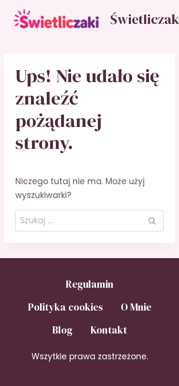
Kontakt (108, 330)
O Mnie (136, 307)
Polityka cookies (65, 307)
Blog (62, 330)
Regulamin (89, 284)
